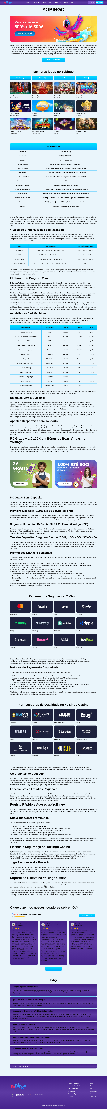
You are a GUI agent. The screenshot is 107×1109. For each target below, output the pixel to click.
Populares (19, 77)
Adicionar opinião (87, 915)
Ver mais (53, 968)
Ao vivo (41, 77)
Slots (85, 77)
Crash (63, 77)
